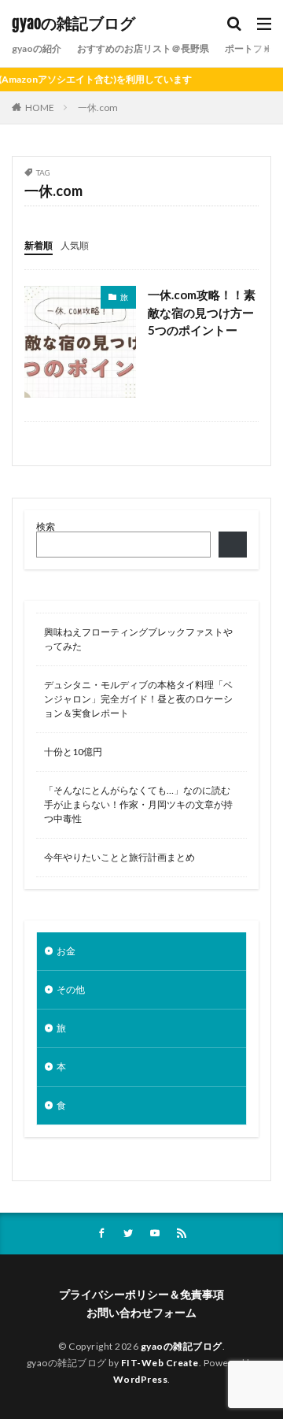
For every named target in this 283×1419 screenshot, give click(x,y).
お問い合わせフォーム (141, 1312)
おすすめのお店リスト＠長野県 (143, 48)
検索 (45, 526)
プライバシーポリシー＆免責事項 (141, 1294)
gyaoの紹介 (36, 48)
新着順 (38, 245)
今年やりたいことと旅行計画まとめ (119, 857)
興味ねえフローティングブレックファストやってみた (138, 639)
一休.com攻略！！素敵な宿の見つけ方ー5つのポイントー (201, 312)
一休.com (98, 107)
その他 (71, 989)
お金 (66, 951)
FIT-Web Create (160, 1363)
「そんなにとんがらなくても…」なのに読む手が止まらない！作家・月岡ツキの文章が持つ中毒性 (138, 804)
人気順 (75, 245)
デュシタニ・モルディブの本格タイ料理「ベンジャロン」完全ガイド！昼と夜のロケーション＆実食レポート (138, 699)
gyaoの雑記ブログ (73, 23)
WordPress (140, 1379)
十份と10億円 (73, 752)
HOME (39, 107)
